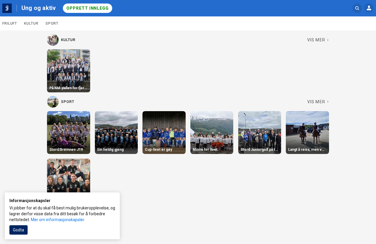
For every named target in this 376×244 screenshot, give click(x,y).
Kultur (31, 23)
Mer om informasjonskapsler (57, 219)
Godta (18, 230)
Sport (52, 23)
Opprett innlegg (87, 8)
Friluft (9, 23)
